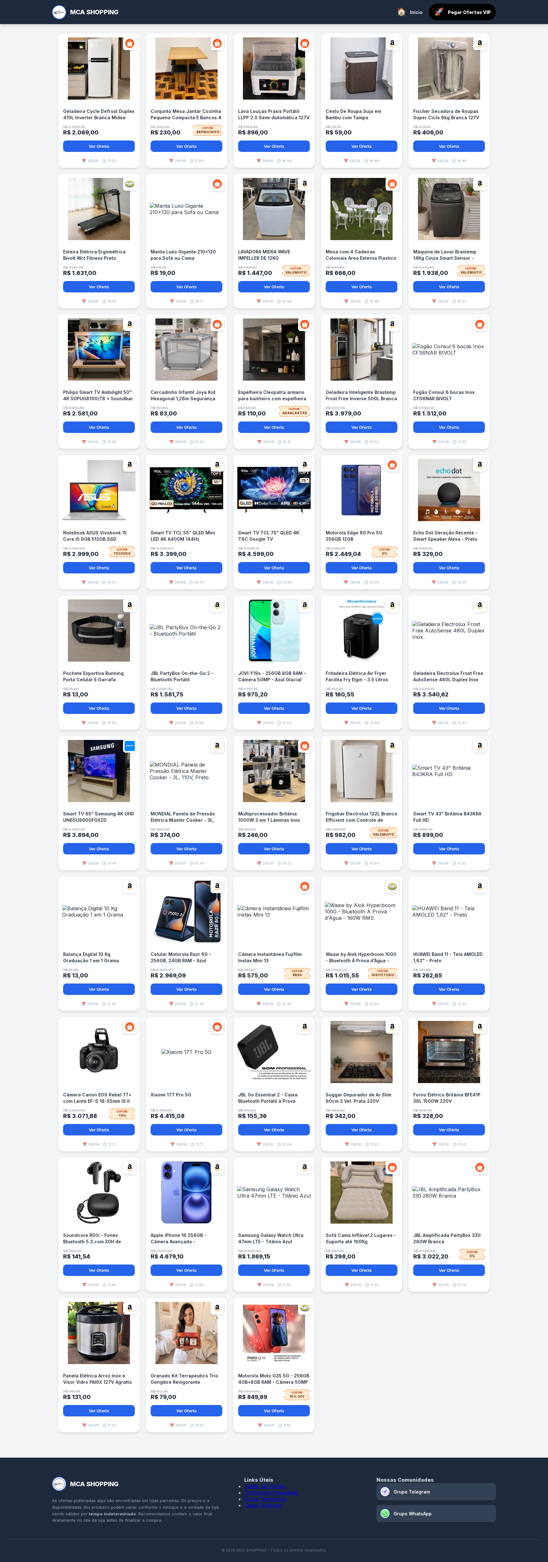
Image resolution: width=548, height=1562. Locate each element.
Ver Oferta (99, 146)
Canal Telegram (263, 1505)
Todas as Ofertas (264, 1486)
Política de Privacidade (271, 1492)
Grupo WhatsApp (265, 1499)
